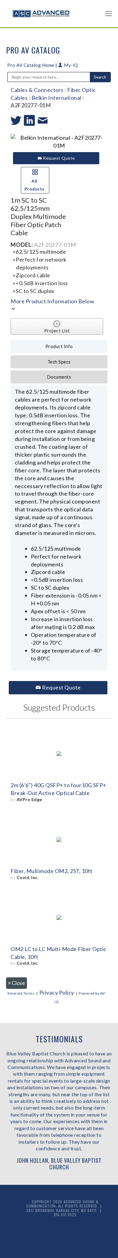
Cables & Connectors (37, 89)
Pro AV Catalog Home (31, 65)
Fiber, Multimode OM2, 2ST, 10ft (52, 871)
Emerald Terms (21, 993)
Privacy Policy (56, 992)
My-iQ (70, 65)
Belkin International (56, 97)
